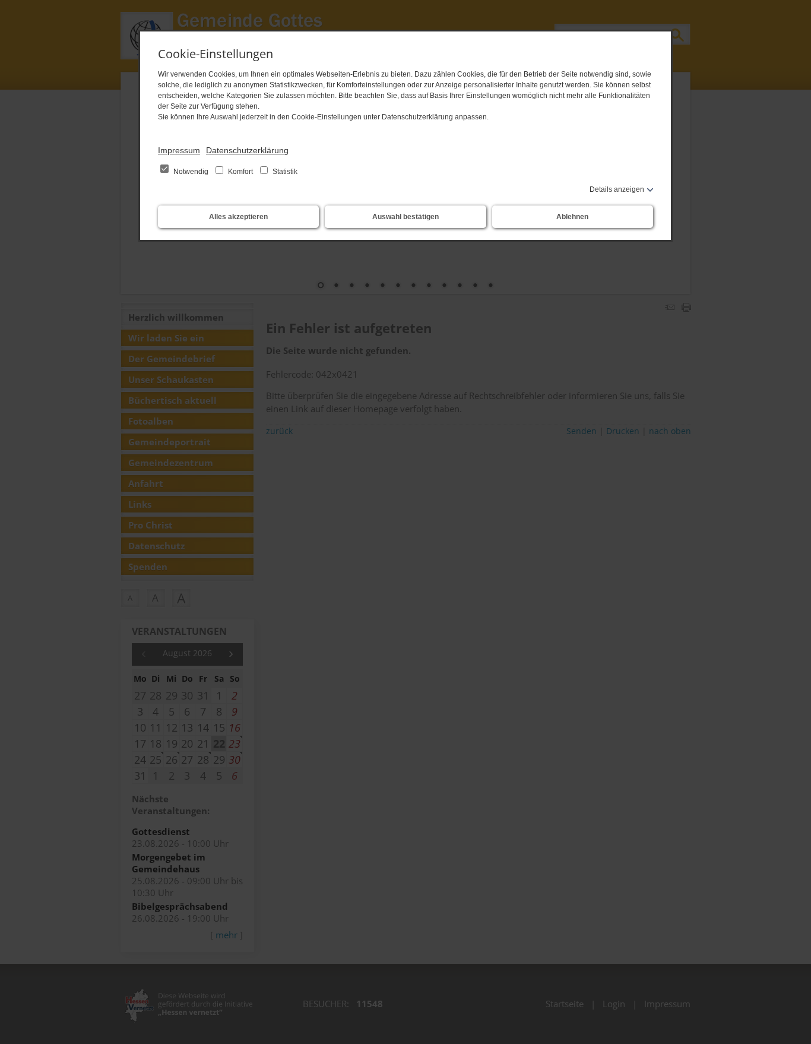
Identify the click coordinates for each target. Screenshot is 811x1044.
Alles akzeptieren (238, 217)
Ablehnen (572, 217)
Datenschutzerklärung (247, 150)
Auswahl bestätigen (405, 217)
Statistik (284, 171)
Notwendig (191, 171)
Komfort (240, 171)
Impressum (179, 150)
